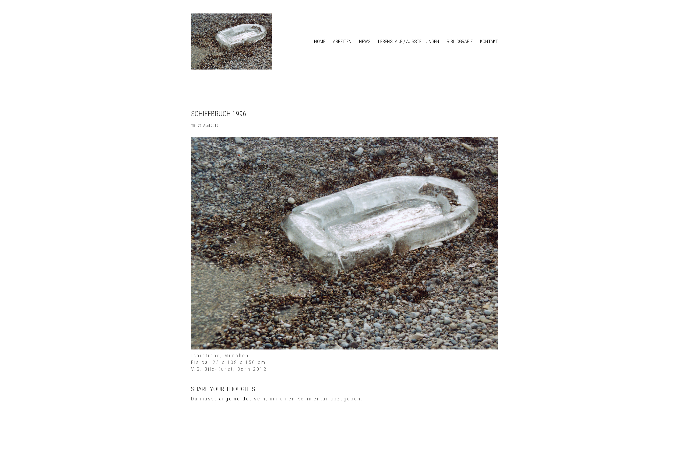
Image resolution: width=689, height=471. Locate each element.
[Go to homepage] (231, 41)
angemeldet (235, 398)
